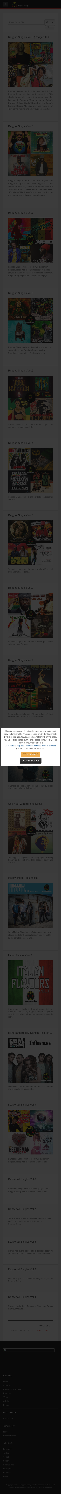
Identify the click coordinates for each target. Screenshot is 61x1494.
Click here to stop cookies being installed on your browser (30, 746)
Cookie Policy (30, 760)
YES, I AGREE (30, 754)
